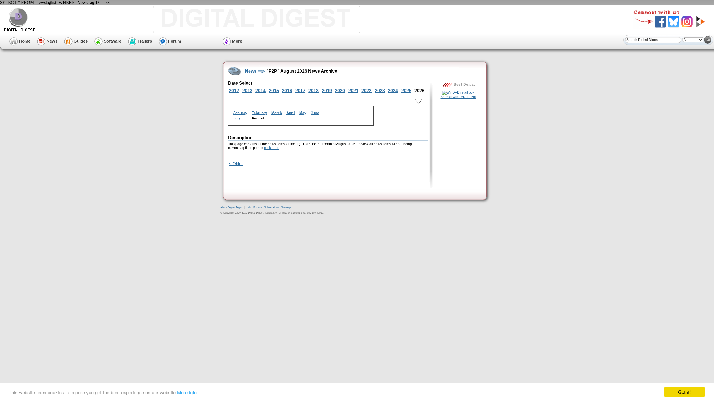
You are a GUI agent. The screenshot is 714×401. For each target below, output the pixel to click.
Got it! (684, 391)
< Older (236, 163)
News (51, 41)
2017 (300, 90)
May (302, 113)
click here (271, 148)
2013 (247, 90)
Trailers (144, 41)
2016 (287, 90)
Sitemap (286, 207)
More (236, 41)
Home (24, 41)
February (259, 113)
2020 (340, 90)
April (290, 113)
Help (248, 207)
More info (187, 392)
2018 (313, 90)
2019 (327, 90)
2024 (393, 90)
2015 (274, 90)
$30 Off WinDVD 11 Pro (458, 97)
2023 (380, 90)
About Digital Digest (231, 207)
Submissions (271, 207)
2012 (234, 90)
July (237, 118)
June (315, 113)
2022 (366, 90)
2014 (260, 90)
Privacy (257, 207)
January (240, 113)
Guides (80, 41)
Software (112, 41)
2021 (353, 90)
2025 (406, 90)
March (276, 113)
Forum (174, 41)
